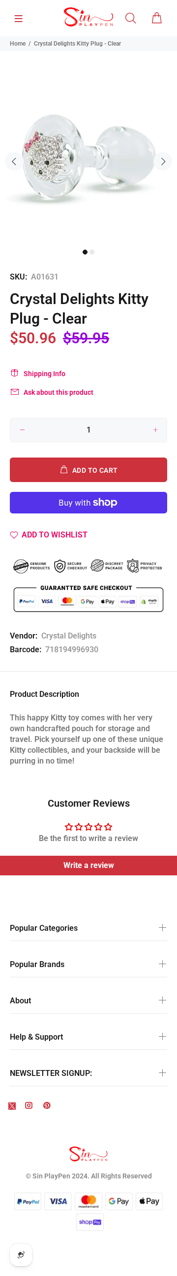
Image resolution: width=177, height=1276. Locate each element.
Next (162, 161)
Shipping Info (44, 374)
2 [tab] (91, 252)
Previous (14, 161)
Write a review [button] (88, 865)
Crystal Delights (68, 635)
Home (18, 43)
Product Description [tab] (44, 694)
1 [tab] (85, 252)
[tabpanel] (88, 155)
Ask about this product (58, 392)
